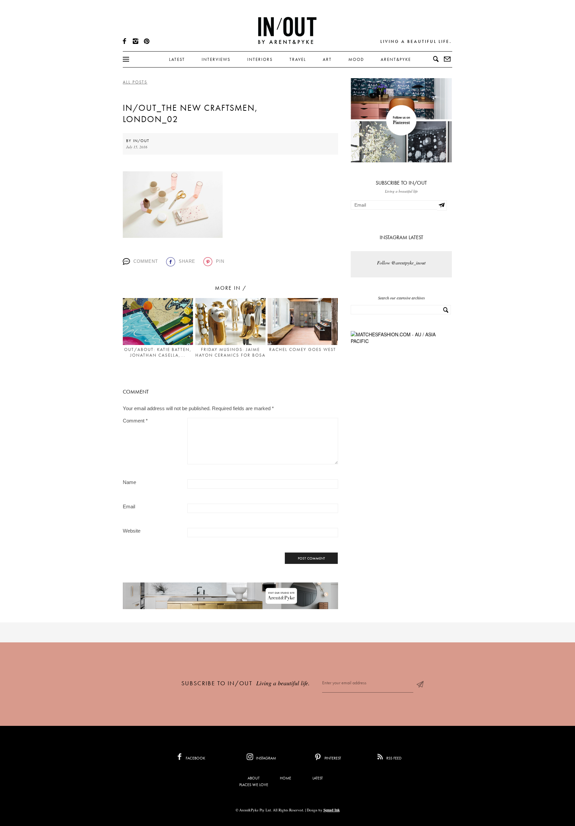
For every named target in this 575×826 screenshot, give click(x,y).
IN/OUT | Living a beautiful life (287, 30)
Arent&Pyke (396, 59)
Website (131, 531)
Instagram (265, 758)
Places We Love (253, 784)
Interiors (260, 59)
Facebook (195, 758)
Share (187, 261)
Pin (220, 261)
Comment (145, 261)
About (254, 778)
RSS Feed (393, 758)
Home (285, 778)
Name (129, 482)
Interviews (216, 59)
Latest (177, 59)
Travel (297, 59)
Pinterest (332, 758)
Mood (356, 59)
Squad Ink (331, 810)
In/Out (141, 140)
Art (327, 59)
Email (129, 506)
